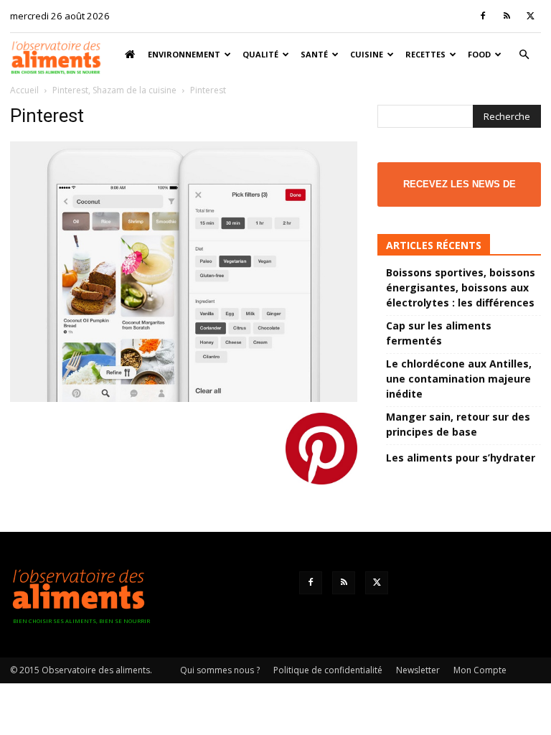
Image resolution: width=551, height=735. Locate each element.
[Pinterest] (183, 398)
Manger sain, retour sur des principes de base (458, 424)
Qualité (260, 54)
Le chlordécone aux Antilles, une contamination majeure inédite (459, 379)
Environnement (184, 54)
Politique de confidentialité (327, 670)
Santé (314, 54)
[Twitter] (530, 16)
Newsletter (418, 670)
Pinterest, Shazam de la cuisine (114, 90)
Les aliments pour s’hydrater (460, 457)
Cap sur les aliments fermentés (438, 333)
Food (479, 54)
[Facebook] (483, 16)
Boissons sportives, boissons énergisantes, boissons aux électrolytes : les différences (460, 287)
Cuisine (366, 54)
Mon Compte (480, 670)
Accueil (24, 90)
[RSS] (506, 16)
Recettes (425, 54)
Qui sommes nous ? (220, 670)
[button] (524, 55)
